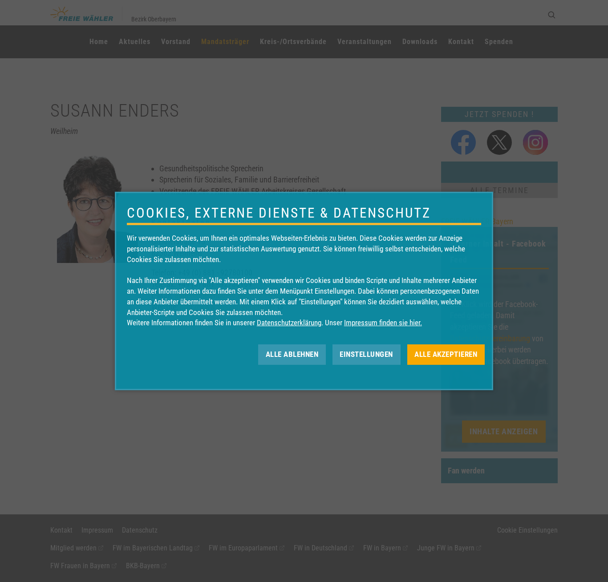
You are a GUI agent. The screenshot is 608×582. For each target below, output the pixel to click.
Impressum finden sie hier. (383, 322)
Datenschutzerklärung (289, 322)
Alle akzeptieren (445, 354)
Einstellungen (366, 354)
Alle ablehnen (292, 354)
